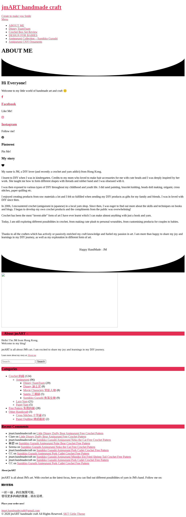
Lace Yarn (22, 401)
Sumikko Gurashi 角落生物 (39, 397)
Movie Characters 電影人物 (39, 390)
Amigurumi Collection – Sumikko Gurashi (33, 38)
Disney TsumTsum (19, 28)
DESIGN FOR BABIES (23, 35)
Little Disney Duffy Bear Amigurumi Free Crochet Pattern (70, 433)
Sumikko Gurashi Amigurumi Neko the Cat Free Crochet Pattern (74, 439)
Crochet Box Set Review (23, 32)
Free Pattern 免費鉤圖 (22, 408)
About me (32, 355)
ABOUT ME (16, 25)
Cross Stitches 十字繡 (29, 415)
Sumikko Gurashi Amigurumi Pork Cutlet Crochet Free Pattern (73, 450)
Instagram (9, 124)
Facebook (8, 104)
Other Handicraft (18, 411)
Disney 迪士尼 (32, 386)
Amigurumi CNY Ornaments (25, 41)
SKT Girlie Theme (74, 513)
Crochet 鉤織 (16, 376)
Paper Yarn (22, 404)
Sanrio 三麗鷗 (31, 394)
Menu (4, 19)
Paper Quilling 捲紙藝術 (30, 419)
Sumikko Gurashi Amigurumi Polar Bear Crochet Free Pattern (54, 443)
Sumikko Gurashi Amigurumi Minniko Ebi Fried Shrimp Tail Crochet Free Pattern (84, 456)
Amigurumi (22, 379)
